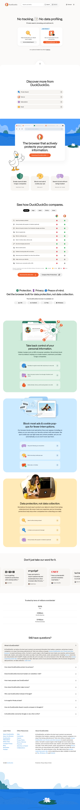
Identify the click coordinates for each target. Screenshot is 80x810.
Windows (42, 753)
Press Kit (19, 744)
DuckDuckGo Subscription (6, 739)
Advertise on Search (22, 746)
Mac (38, 753)
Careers (19, 738)
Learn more (28, 660)
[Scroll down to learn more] (40, 63)
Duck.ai (67, 655)
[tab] (26, 210)
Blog (4, 745)
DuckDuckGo (10, 763)
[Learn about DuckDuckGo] (12, 4)
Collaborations (21, 748)
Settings (48, 49)
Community (20, 736)
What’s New (6, 741)
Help (18, 734)
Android (53, 753)
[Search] (45, 4)
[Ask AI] (52, 4)
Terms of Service (21, 742)
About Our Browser (8, 736)
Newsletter (6, 747)
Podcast (5, 749)
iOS (47, 753)
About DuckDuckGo (8, 734)
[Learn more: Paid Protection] (65, 255)
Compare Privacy (7, 743)
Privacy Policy (21, 740)
